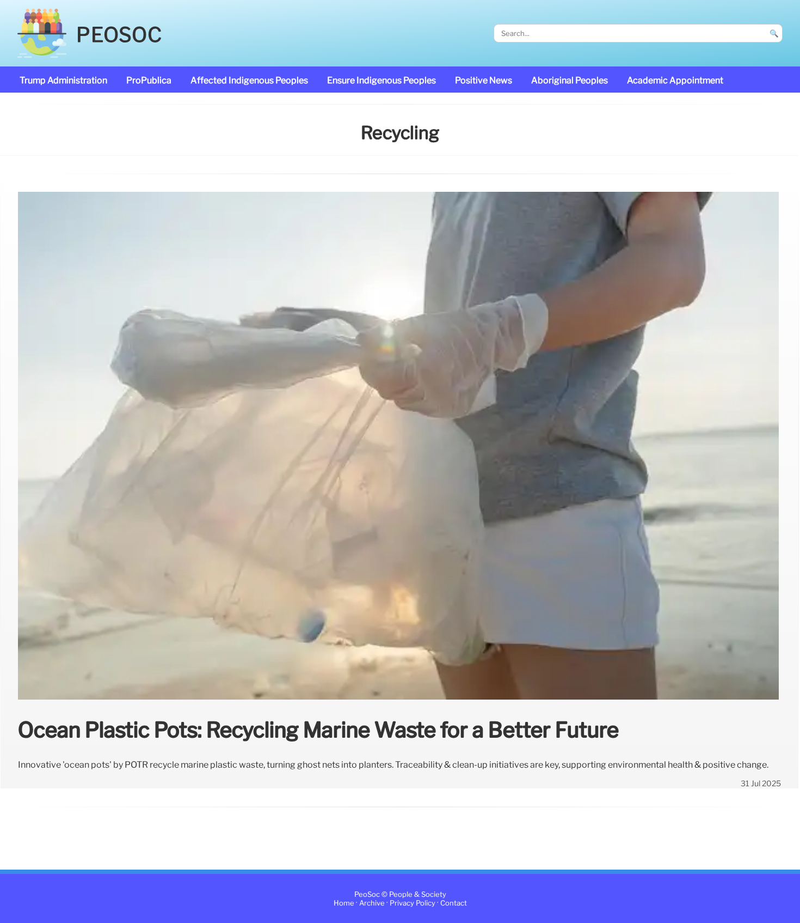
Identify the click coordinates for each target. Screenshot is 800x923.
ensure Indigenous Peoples (381, 80)
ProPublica (148, 80)
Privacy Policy (412, 903)
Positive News (483, 80)
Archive (372, 903)
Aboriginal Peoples (569, 80)
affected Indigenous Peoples (249, 80)
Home (344, 903)
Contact (453, 903)
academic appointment (675, 80)
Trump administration (63, 80)
